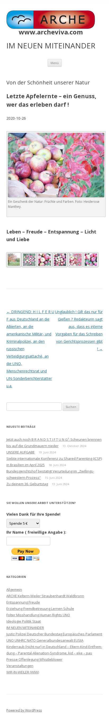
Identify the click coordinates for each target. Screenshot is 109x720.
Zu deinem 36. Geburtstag (27, 484)
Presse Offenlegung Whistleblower (34, 659)
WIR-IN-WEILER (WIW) (22, 672)
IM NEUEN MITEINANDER (25, 627)
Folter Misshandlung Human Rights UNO (38, 615)
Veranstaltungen (19, 665)
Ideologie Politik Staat (23, 621)
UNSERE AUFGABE (20, 452)
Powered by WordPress (24, 710)
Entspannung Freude (23, 602)
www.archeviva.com (51, 32)
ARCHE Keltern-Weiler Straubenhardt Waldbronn (45, 595)
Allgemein (14, 589)
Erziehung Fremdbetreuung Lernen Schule (40, 608)
